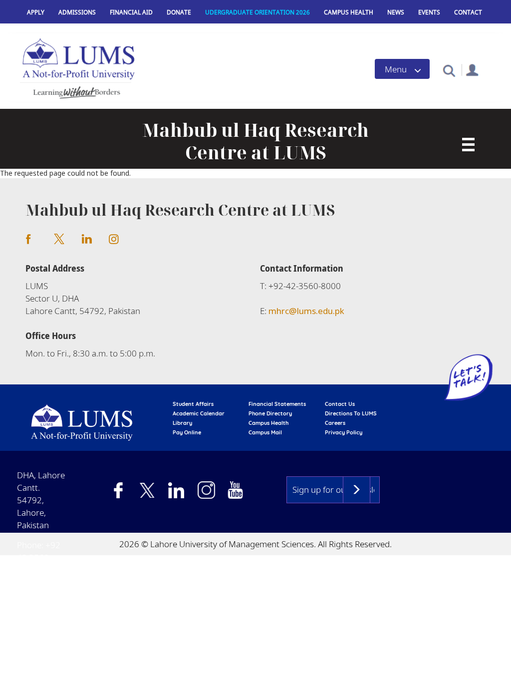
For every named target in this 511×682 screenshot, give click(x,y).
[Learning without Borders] (75, 91)
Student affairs (193, 403)
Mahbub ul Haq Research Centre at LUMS (255, 141)
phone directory (270, 413)
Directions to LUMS (351, 413)
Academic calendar (199, 413)
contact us (340, 403)
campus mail (265, 432)
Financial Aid (131, 12)
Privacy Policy (343, 432)
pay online (187, 432)
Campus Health (348, 12)
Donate (179, 12)
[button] (449, 70)
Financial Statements (277, 403)
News (395, 12)
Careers (335, 422)
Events (429, 12)
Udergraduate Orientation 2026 (257, 12)
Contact (468, 12)
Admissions (77, 12)
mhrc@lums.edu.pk (306, 311)
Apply (35, 12)
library (182, 422)
